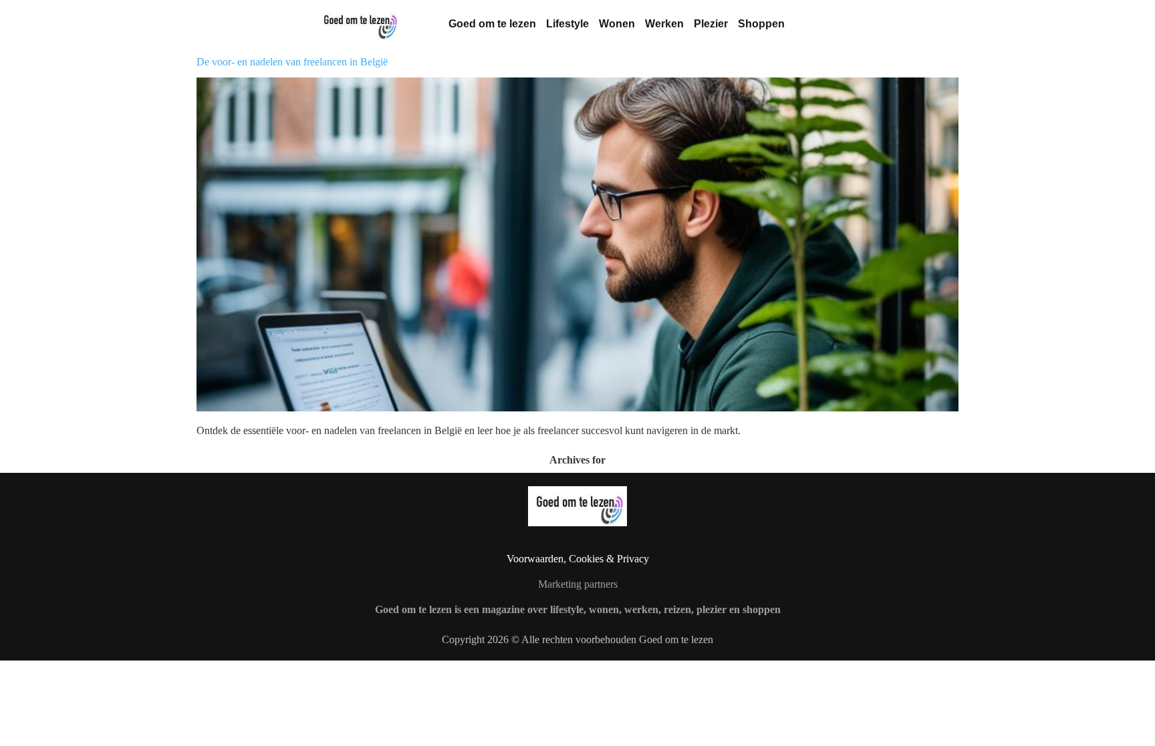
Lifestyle (567, 23)
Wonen (617, 23)
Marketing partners (578, 584)
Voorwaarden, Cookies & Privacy (578, 558)
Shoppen (761, 23)
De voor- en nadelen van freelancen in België (292, 61)
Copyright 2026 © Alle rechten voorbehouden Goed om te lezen (577, 639)
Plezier (711, 23)
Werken (664, 23)
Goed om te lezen (492, 23)
